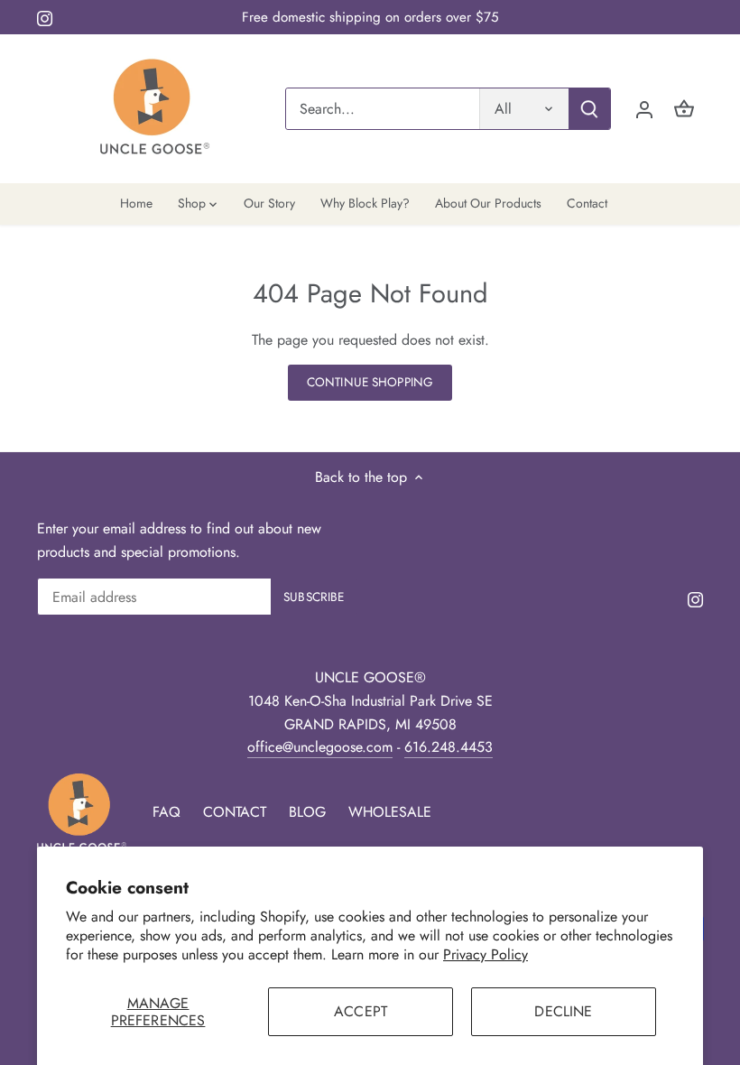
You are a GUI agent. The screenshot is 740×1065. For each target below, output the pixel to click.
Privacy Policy (485, 954)
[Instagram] (44, 17)
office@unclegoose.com (320, 746)
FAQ (166, 811)
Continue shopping (370, 382)
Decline (563, 1011)
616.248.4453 (448, 746)
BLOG (307, 811)
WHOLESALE (389, 811)
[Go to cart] (684, 109)
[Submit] (589, 108)
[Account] (644, 109)
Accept (360, 1011)
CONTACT (234, 811)
